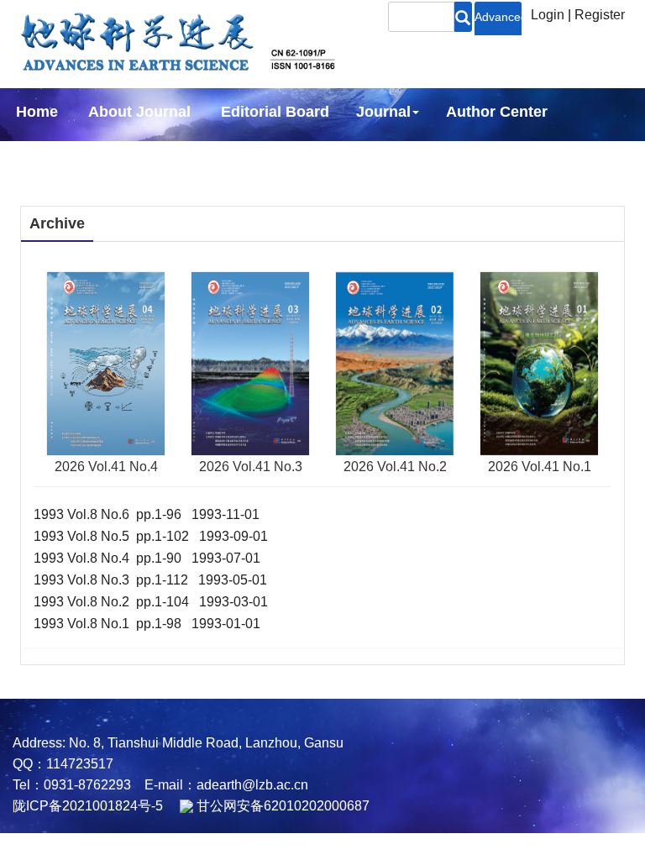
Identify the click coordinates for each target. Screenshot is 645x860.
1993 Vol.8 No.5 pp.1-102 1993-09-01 (151, 536)
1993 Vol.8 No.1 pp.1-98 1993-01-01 (147, 623)
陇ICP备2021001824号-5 (88, 806)
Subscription (151, 157)
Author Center (497, 111)
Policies (41, 157)
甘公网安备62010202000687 (281, 806)
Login (547, 15)
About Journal (139, 111)
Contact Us (267, 157)
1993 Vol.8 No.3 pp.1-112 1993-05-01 (150, 580)
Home (37, 111)
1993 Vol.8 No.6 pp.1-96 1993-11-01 (147, 514)
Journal (383, 111)
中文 (353, 157)
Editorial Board (275, 111)
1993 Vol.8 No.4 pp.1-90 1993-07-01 (147, 558)
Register (599, 15)
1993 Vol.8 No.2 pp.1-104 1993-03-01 (151, 602)
